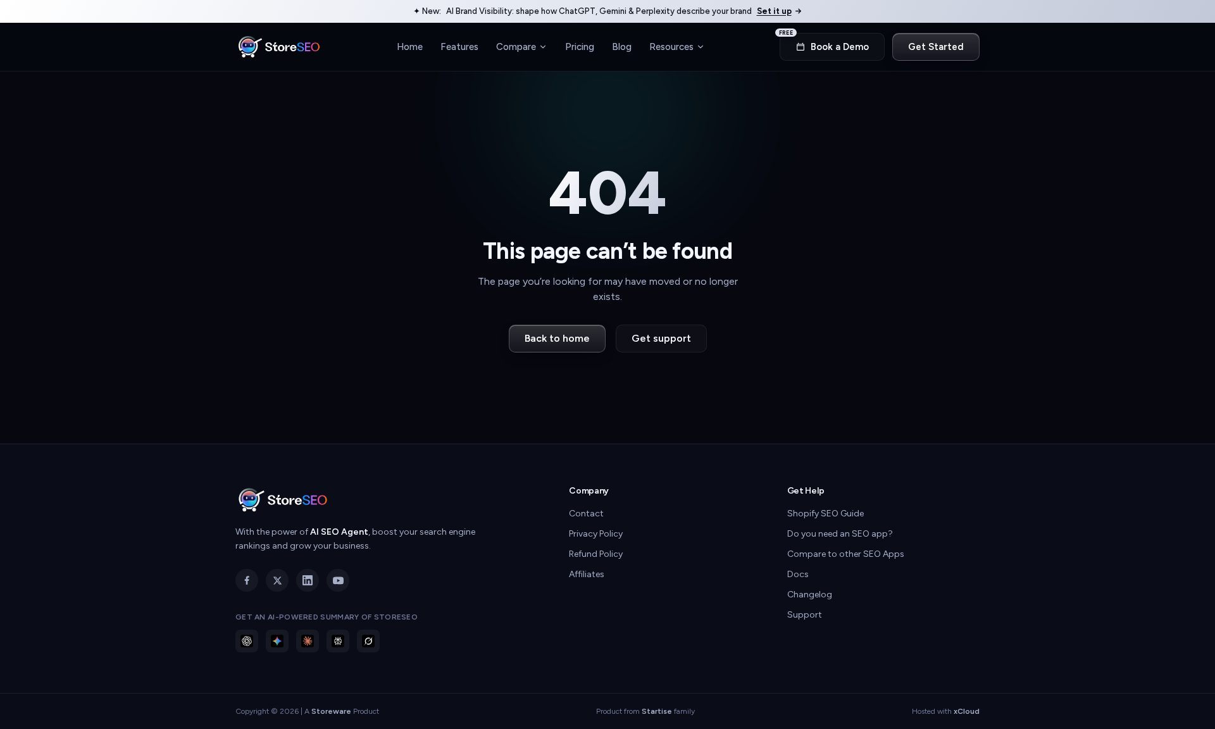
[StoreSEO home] (279, 47)
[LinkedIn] (307, 580)
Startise (657, 711)
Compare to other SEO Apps (845, 554)
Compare (516, 46)
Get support (661, 338)
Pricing (579, 46)
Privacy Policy (596, 533)
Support (804, 614)
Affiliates (586, 574)
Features (459, 46)
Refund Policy (596, 554)
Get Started (936, 47)
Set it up (774, 11)
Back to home (557, 338)
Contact (586, 513)
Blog (622, 46)
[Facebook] (246, 580)
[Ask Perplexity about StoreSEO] (338, 641)
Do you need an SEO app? (840, 533)
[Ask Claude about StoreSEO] (307, 641)
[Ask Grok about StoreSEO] (368, 641)
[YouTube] (338, 580)
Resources (671, 46)
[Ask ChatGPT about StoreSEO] (246, 641)
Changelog (809, 594)
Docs (798, 574)
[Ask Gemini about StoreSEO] (277, 641)
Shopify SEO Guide (825, 513)
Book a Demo (824, 43)
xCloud (967, 711)
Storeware (331, 711)
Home (410, 46)
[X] (277, 580)
